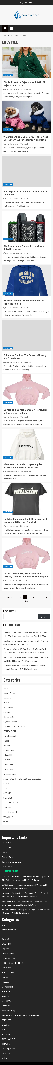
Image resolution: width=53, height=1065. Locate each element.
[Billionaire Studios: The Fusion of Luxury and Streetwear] (26, 335)
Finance (6, 745)
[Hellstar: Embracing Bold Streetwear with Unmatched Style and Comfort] (26, 499)
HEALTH (7, 755)
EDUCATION (9, 731)
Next (27, 601)
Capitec (6, 712)
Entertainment (9, 736)
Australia (7, 702)
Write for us (7, 866)
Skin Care (7, 788)
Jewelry (6, 759)
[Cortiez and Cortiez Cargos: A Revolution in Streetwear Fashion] (26, 390)
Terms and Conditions (11, 861)
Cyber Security (10, 721)
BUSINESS (8, 707)
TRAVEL (7, 807)
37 (47, 597)
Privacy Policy (8, 857)
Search (10, 611)
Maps (4, 852)
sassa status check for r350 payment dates (22, 778)
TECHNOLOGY (10, 802)
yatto (5, 821)
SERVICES (8, 783)
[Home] (4, 28)
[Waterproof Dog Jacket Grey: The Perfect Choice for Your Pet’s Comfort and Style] (26, 117)
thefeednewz (26, 89)
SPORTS (7, 793)
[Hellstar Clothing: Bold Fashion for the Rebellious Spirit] (26, 280)
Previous (8, 597)
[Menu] (11, 28)
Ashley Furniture (10, 693)
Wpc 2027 (8, 817)
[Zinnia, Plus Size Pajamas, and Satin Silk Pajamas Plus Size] (26, 62)
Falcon (6, 740)
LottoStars (8, 769)
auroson (7, 698)
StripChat (7, 798)
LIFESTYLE (8, 75)
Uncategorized (10, 812)
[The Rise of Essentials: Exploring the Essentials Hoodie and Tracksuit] (26, 444)
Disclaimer (6, 847)
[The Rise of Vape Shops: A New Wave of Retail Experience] (26, 226)
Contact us (6, 842)
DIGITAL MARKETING (14, 726)
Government (9, 750)
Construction (9, 717)
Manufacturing (10, 774)
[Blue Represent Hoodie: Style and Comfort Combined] (26, 171)
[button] (11, 28)
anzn (5, 688)
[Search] (48, 28)
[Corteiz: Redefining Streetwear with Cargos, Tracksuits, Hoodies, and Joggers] (26, 553)
